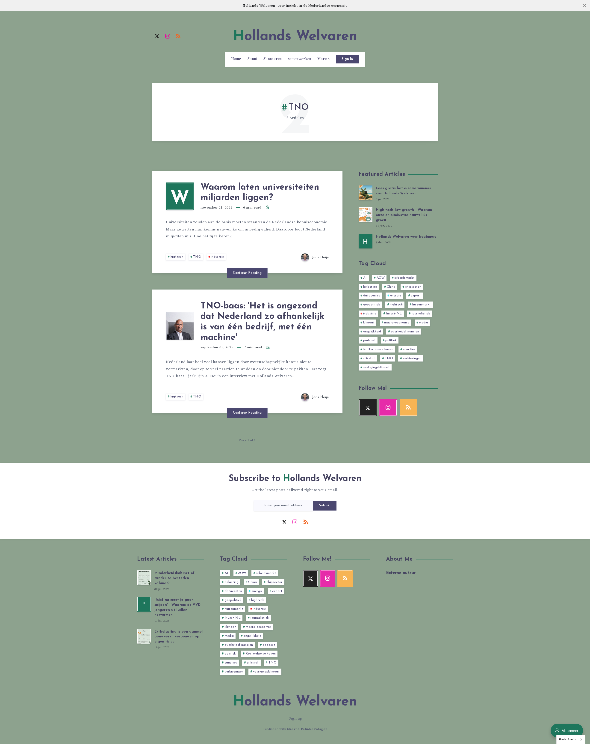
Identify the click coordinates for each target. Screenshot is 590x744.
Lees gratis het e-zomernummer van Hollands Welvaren (403, 191)
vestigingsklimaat (376, 367)
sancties (409, 349)
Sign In (347, 59)
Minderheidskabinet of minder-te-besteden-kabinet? (174, 578)
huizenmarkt (421, 304)
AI (365, 278)
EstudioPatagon (314, 729)
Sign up (295, 718)
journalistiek (421, 313)
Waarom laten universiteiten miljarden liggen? (260, 193)
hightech (177, 257)
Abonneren (272, 59)
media (423, 322)
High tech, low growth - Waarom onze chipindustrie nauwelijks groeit (404, 215)
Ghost (292, 729)
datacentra (372, 295)
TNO (197, 257)
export (416, 295)
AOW (381, 278)
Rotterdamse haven (378, 349)
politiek (391, 340)
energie (395, 295)
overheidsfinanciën (405, 331)
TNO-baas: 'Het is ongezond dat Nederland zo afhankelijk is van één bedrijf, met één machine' (262, 322)
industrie (217, 257)
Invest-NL (394, 313)
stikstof (369, 358)
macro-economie (396, 322)
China (391, 287)
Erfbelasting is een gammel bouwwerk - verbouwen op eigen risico (178, 637)
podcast (369, 340)
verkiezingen (412, 358)
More (322, 59)
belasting (370, 287)
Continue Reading (247, 273)
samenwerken (299, 59)
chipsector (413, 287)
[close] (584, 5)
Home (236, 59)
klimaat (369, 322)
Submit (325, 505)
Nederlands (567, 739)
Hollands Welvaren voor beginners (406, 237)
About (252, 59)
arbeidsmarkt (404, 278)
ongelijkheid (372, 331)
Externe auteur (401, 573)
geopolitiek (371, 304)
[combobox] (570, 739)
